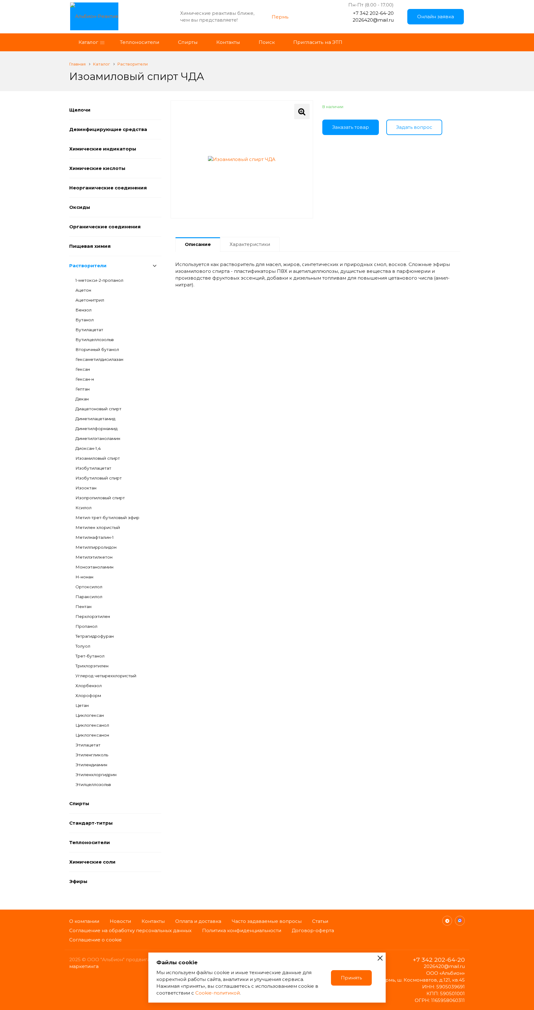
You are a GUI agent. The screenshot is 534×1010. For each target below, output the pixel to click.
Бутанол (84, 319)
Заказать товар (350, 127)
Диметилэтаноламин (97, 438)
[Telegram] (447, 921)
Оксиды (79, 207)
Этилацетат (87, 744)
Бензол (83, 309)
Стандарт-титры (91, 823)
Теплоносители (89, 842)
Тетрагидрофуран (94, 636)
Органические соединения (105, 227)
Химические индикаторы (102, 149)
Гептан (82, 389)
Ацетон (83, 290)
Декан (82, 398)
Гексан (82, 369)
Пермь (280, 17)
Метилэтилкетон (93, 557)
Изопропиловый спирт (100, 497)
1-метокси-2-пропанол (99, 280)
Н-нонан (84, 576)
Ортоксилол (88, 586)
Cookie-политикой (217, 993)
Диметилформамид (96, 428)
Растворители (88, 265)
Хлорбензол (88, 685)
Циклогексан (89, 715)
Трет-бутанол (89, 655)
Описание (198, 244)
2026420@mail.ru (373, 20)
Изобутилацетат (93, 468)
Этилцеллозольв (93, 784)
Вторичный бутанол (97, 349)
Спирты (79, 803)
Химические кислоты (97, 168)
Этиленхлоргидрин (96, 774)
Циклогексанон (92, 735)
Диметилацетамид (95, 418)
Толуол (82, 646)
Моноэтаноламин (94, 566)
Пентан (83, 606)
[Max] (460, 921)
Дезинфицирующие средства (108, 129)
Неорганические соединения (108, 188)
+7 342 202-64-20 (373, 13)
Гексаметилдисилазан (99, 359)
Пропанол (86, 626)
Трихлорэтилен (91, 665)
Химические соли (92, 862)
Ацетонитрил (89, 300)
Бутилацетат (89, 329)
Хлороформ (88, 695)
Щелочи (80, 110)
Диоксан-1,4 (88, 448)
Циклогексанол (92, 725)
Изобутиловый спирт (98, 477)
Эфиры (78, 881)
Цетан (82, 705)
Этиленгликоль (91, 754)
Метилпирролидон (96, 547)
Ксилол (83, 507)
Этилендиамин (91, 764)
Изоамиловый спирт (97, 458)
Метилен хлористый (97, 527)
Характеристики (250, 244)
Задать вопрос (414, 127)
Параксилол (88, 596)
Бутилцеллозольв (94, 339)
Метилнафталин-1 (94, 537)
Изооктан (85, 487)
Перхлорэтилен (92, 616)
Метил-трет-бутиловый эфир (107, 517)
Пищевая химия (90, 246)
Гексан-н (84, 379)
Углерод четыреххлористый (105, 675)
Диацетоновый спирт (98, 408)
